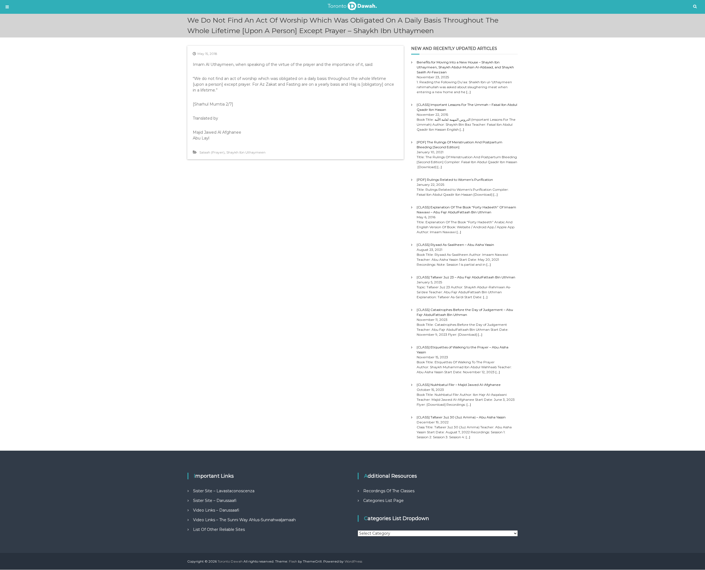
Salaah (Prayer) (211, 152)
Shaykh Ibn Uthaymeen (245, 152)
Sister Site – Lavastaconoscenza (223, 490)
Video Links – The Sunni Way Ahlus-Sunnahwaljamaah (244, 519)
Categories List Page (383, 500)
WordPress (353, 561)
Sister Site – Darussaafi (215, 500)
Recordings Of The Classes (388, 490)
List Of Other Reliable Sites (219, 529)
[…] (468, 92)
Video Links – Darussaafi (216, 510)
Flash (293, 561)
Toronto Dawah (230, 561)
